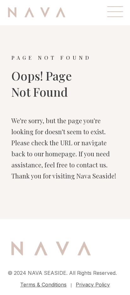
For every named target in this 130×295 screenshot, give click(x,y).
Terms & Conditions (43, 284)
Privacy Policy (93, 284)
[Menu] (115, 11)
